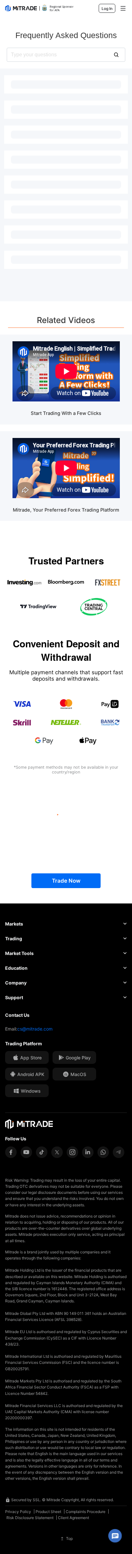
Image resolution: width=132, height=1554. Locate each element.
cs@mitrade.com (35, 1029)
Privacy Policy (18, 1511)
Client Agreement (73, 1517)
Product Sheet (48, 1511)
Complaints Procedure (85, 1511)
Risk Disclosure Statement (30, 1517)
